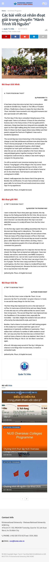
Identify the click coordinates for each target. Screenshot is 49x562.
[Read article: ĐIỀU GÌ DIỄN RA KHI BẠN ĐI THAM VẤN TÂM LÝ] (24, 406)
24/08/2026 (8, 455)
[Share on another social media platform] (43, 37)
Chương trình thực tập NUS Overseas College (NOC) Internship (21, 450)
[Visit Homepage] (23, 3)
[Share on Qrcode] (6, 37)
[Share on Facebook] (15, 37)
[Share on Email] (24, 37)
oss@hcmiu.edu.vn (17, 541)
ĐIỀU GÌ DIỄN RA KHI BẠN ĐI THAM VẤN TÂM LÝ (23, 415)
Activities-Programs (14, 11)
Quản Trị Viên (9, 29)
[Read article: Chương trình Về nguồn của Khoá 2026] (24, 476)
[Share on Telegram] (34, 37)
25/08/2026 (8, 420)
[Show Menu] (3, 3)
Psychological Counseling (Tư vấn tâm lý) (20, 392)
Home (4, 11)
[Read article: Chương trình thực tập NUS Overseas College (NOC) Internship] (24, 441)
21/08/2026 (8, 489)
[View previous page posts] (22, 498)
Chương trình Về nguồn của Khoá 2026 (22, 486)
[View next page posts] (26, 498)
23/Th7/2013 (22, 29)
